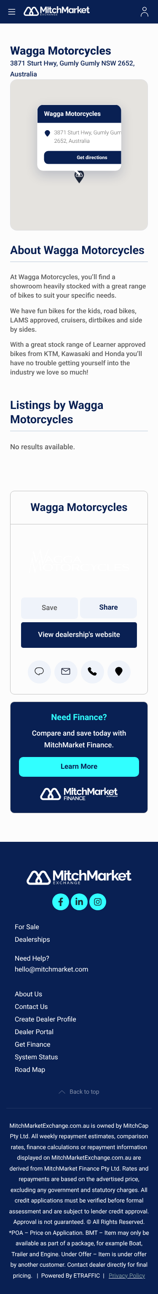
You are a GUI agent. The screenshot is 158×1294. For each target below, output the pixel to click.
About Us (28, 994)
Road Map (30, 1070)
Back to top (84, 1092)
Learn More (79, 766)
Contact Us (31, 1007)
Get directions (92, 157)
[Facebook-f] (60, 901)
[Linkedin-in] (79, 901)
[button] (79, 185)
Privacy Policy (127, 1276)
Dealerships (32, 939)
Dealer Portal (34, 1032)
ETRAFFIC (88, 1276)
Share (108, 607)
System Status (36, 1057)
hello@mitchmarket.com (51, 969)
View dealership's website (79, 635)
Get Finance (33, 1044)
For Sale (27, 927)
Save (49, 608)
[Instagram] (97, 901)
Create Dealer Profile (45, 1019)
